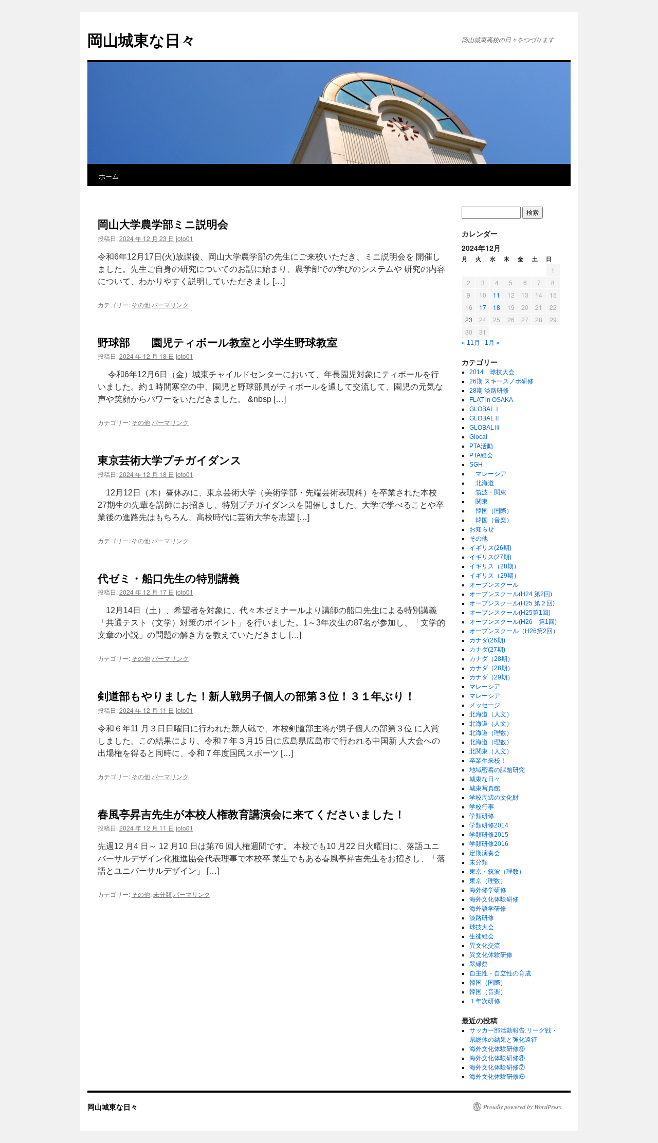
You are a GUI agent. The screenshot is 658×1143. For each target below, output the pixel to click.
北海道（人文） (491, 714)
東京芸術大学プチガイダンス (170, 459)
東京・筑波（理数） (497, 871)
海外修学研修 (487, 890)
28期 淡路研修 (489, 390)
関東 (478, 501)
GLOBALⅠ (484, 409)
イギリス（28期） (494, 566)
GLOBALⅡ (484, 418)
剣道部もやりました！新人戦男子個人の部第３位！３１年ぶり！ (256, 695)
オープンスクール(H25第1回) (510, 612)
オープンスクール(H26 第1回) (513, 621)
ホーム (109, 176)
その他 (141, 304)
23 (468, 319)
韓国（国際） (491, 510)
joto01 (184, 238)
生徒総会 (481, 936)
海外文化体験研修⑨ (497, 1049)
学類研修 (481, 816)
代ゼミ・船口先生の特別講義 (169, 577)
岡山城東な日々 (141, 39)
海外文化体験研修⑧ (497, 1058)
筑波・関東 (487, 492)
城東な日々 (484, 779)
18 (496, 307)
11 (496, 294)
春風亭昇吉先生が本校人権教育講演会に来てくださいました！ (251, 813)
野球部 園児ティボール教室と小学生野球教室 (218, 341)
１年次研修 (484, 1001)
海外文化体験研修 (494, 899)
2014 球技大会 (492, 372)
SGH (476, 464)
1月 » (492, 342)
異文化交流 (484, 945)
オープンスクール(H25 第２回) (512, 603)
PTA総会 (481, 455)
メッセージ (484, 705)
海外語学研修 (487, 908)
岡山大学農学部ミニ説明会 (163, 223)
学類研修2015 (488, 834)
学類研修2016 (488, 843)
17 (482, 307)
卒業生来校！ (487, 760)
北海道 (481, 483)
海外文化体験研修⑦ (497, 1067)
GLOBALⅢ (484, 427)
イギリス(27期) (490, 557)
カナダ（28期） (491, 658)
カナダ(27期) (487, 649)
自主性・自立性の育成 (500, 973)
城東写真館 (484, 788)
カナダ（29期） (491, 677)
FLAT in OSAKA (491, 399)
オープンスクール (494, 584)
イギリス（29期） (494, 575)
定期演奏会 (484, 853)
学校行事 (481, 806)
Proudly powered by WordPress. (523, 1106)
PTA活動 (481, 446)
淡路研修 (481, 917)
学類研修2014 (488, 825)
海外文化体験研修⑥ (497, 1076)
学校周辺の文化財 (494, 797)
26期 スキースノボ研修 (501, 381)
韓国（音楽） (491, 520)
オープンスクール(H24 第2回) (510, 594)
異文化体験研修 (491, 954)
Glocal (478, 436)
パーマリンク (170, 304)
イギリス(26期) (490, 547)
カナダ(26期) (487, 640)
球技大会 (481, 927)
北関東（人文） (491, 751)
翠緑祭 (478, 964)
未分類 (162, 894)
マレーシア (487, 473)
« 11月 (471, 342)
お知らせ (481, 529)
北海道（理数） (491, 732)
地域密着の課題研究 (497, 769)
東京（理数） (487, 880)
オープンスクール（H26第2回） (514, 631)
